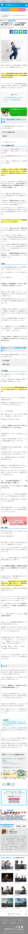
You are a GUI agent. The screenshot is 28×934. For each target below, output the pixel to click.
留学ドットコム (3, 14)
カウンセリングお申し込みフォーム (11, 763)
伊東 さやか (5, 28)
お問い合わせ (5, 920)
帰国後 (2, 819)
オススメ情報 (23, 819)
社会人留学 (22, 815)
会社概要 (4, 922)
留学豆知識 (17, 819)
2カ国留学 (16, 815)
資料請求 (21, 920)
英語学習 (2, 818)
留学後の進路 (12, 20)
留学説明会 (13, 922)
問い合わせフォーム (7, 762)
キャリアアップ (14, 818)
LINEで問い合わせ (7, 758)
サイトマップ (13, 920)
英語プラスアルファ (9, 819)
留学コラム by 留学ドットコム (26, 5)
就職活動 (20, 818)
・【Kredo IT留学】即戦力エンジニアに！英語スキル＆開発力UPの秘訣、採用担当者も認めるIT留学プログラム (14, 723)
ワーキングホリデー (8, 815)
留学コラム (10, 14)
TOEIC (7, 818)
